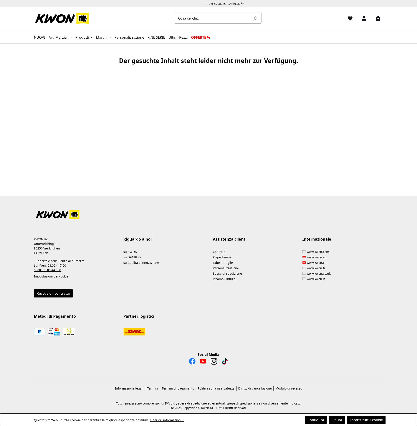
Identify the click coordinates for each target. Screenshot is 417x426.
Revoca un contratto (53, 293)
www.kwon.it (316, 279)
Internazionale (316, 239)
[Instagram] (214, 362)
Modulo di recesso (288, 388)
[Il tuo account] (362, 18)
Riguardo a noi (137, 239)
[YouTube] (203, 362)
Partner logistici (138, 316)
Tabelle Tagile (223, 263)
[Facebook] (192, 362)
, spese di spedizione (191, 403)
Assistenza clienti (230, 239)
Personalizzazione (226, 268)
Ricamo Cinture (224, 279)
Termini (152, 388)
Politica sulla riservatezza (216, 388)
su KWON (130, 252)
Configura (316, 420)
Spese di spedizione (227, 273)
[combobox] (213, 18)
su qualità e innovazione (141, 263)
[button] (208, 212)
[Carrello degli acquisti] (376, 18)
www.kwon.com (318, 252)
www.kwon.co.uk (319, 273)
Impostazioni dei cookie (51, 276)
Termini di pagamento (178, 388)
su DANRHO (132, 257)
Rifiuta (336, 420)
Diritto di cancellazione (255, 388)
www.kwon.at (316, 257)
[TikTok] (225, 362)
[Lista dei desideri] (348, 18)
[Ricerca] (255, 18)
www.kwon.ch (316, 263)
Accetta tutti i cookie (366, 420)
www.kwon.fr (316, 268)
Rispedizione (222, 257)
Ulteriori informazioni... (167, 420)
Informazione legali (129, 388)
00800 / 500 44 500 (47, 270)
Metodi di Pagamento (55, 316)
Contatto (219, 252)
